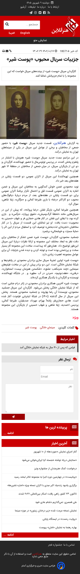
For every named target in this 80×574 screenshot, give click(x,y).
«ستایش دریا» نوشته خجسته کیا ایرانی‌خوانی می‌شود (49, 460)
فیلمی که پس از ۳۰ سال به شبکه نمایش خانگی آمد (47, 347)
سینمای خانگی (47, 327)
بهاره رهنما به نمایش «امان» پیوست (58, 528)
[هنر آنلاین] (65, 26)
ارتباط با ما (53, 7)
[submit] (13, 417)
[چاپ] (3, 51)
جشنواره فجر (55, 545)
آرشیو (23, 7)
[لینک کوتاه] (10, 51)
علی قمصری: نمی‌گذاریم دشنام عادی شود (56, 502)
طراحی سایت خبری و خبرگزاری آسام (38, 566)
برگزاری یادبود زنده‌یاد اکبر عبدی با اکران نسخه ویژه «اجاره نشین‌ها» (42, 486)
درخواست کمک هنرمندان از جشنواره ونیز (55, 469)
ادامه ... (8, 433)
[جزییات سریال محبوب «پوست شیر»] (40, 112)
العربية (12, 32)
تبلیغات (31, 7)
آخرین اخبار (59, 444)
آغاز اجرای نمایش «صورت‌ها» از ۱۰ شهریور (55, 452)
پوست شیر (31, 327)
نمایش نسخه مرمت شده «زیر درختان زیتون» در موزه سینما (46, 511)
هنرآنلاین (60, 143)
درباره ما (41, 7)
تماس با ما (69, 545)
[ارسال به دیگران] (6, 51)
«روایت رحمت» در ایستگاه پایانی (60, 519)
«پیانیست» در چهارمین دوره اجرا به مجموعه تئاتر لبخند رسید (45, 477)
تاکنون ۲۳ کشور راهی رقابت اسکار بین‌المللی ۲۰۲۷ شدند (47, 494)
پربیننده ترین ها (56, 427)
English (25, 32)
